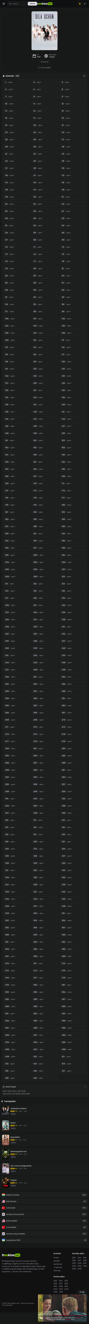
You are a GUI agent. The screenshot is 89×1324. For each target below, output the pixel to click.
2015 (84, 1258)
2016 (74, 1260)
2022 (74, 1266)
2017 (79, 1260)
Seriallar (57, 1261)
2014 (79, 1258)
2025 (74, 1269)
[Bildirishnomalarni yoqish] (80, 4)
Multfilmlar (58, 1264)
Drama (45, 62)
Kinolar (56, 1258)
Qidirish (32, 4)
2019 (74, 1263)
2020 (80, 1263)
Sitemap (57, 1270)
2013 (74, 1258)
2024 (85, 1266)
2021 (38, 57)
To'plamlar (58, 1267)
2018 (85, 1260)
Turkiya (52, 57)
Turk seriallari (45, 67)
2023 (79, 1266)
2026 (80, 1269)
